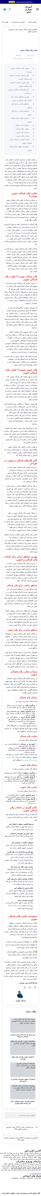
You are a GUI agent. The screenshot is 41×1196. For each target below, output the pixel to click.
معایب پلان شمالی (22, 129)
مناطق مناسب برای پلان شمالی (21, 105)
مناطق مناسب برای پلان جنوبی (21, 113)
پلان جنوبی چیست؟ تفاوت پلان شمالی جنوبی (21, 84)
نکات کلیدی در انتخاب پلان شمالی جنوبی (21, 141)
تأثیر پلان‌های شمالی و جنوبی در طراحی (20, 91)
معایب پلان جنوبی (22, 136)
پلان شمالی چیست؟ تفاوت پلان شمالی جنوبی (20, 77)
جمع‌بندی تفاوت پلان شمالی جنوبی (20, 148)
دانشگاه (12, 725)
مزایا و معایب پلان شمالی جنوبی (21, 120)
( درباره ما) (14, 1159)
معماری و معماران (18, 22)
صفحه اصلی (32, 22)
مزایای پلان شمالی (22, 125)
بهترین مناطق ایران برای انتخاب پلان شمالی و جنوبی (21, 98)
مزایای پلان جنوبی (22, 132)
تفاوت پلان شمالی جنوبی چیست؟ (21, 70)
